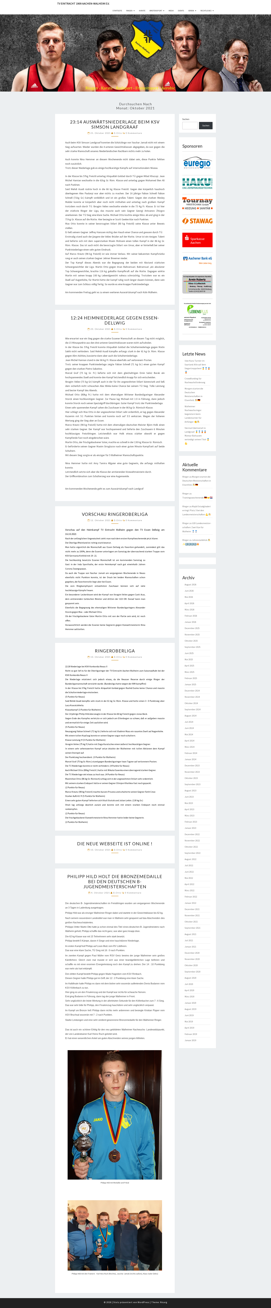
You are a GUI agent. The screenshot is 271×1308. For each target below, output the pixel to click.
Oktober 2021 (191, 921)
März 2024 (189, 746)
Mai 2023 (189, 803)
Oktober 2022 (191, 846)
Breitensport (156, 10)
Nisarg (163, 1302)
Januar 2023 (190, 828)
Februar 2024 (191, 753)
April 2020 (189, 990)
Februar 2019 (191, 1034)
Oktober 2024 (191, 703)
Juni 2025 (189, 653)
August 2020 (190, 977)
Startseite (117, 10)
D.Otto (118, 133)
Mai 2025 (189, 659)
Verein (191, 10)
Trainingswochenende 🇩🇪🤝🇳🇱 (197, 497)
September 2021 (192, 927)
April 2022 (189, 884)
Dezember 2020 (192, 952)
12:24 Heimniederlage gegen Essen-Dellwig (115, 320)
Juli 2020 (189, 984)
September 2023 (192, 784)
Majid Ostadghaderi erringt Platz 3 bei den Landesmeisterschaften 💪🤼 (196, 510)
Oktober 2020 (191, 965)
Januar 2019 (190, 1040)
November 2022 (192, 840)
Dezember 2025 (192, 628)
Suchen (185, 119)
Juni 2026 (189, 590)
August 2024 (190, 715)
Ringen (129, 10)
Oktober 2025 (191, 640)
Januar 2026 (190, 622)
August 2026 (190, 584)
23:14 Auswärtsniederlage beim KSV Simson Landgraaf (115, 124)
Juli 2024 (189, 721)
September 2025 (192, 647)
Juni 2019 (189, 1015)
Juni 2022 (189, 871)
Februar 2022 (191, 896)
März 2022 (189, 890)
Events (181, 10)
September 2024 (192, 709)
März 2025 (189, 672)
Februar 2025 (191, 678)
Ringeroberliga (115, 650)
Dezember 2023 (192, 765)
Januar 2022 (190, 903)
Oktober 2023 (191, 778)
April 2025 (189, 665)
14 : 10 (150, 964)
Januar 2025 (190, 684)
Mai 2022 (189, 878)
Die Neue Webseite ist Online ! (115, 843)
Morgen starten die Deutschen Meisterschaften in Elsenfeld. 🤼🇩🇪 (196, 480)
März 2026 (189, 609)
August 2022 (190, 859)
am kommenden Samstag (129, 560)
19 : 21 (94, 555)
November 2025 (192, 634)
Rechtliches (206, 10)
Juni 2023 (189, 796)
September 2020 (192, 971)
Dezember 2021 (192, 909)
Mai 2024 (189, 734)
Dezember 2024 (192, 690)
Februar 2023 (191, 821)
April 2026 (189, 603)
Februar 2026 (191, 615)
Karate (142, 10)
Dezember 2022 (192, 834)
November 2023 (192, 771)
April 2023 (189, 809)
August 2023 (190, 790)
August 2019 (190, 1009)
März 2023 (189, 815)
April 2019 (189, 1027)
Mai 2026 (189, 597)
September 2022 (192, 853)
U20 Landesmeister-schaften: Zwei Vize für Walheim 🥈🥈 (196, 527)
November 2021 (192, 915)
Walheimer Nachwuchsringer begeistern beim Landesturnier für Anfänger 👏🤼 (193, 414)
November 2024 (192, 696)
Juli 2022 (189, 865)
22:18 (67, 666)
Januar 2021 (190, 946)
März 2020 (189, 996)
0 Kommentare (134, 133)
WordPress (143, 1302)
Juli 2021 (189, 940)
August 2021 (190, 934)
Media (171, 10)
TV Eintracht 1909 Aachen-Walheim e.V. (83, 3)
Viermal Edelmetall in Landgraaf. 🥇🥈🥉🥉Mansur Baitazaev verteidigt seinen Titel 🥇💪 (197, 436)
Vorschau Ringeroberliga (115, 514)
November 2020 (192, 959)
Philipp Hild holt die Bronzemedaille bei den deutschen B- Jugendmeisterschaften (114, 881)
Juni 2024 (189, 728)
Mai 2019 (189, 1021)
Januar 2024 (190, 759)
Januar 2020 (190, 1002)
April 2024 (189, 740)
